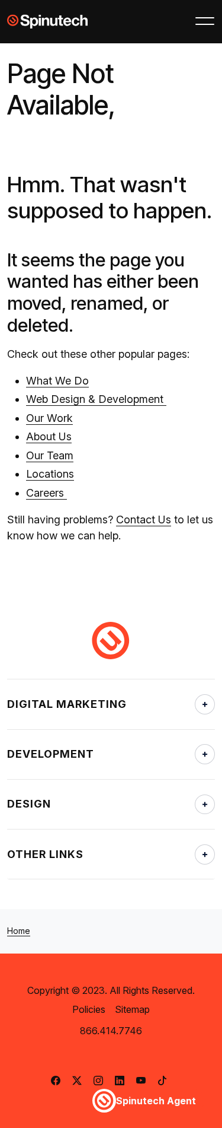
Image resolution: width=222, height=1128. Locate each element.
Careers (46, 493)
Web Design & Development (96, 399)
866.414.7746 (111, 1031)
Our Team (49, 455)
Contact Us (143, 519)
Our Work (49, 418)
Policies (88, 1009)
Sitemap (132, 1009)
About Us (49, 436)
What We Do (57, 380)
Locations (50, 474)
